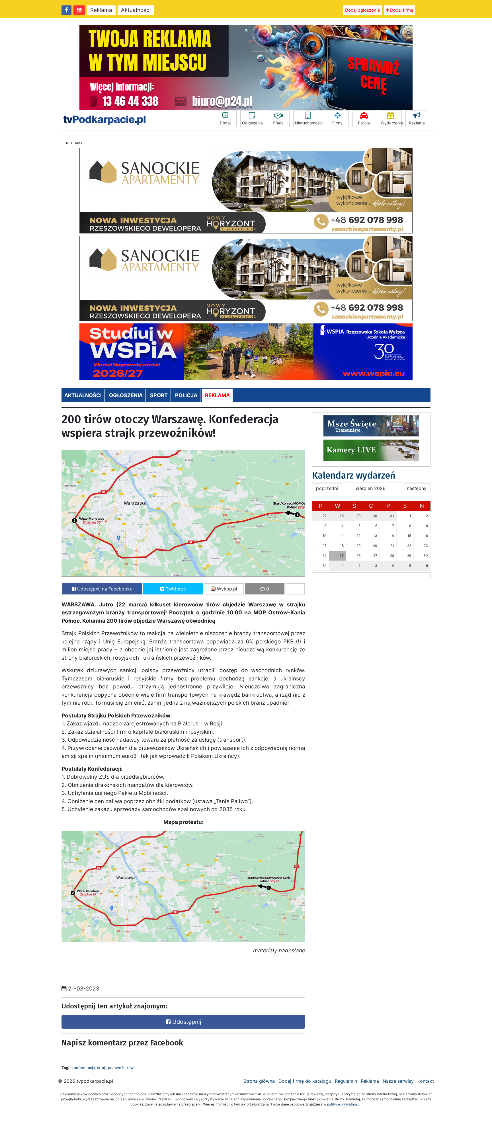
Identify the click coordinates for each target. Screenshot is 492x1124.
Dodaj (225, 122)
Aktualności (136, 10)
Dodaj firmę (401, 10)
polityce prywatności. (344, 1104)
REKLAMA (217, 395)
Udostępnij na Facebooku (104, 589)
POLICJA (186, 395)
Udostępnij (186, 1021)
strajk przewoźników (115, 1067)
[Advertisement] (121, 968)
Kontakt (425, 1081)
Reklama (101, 10)
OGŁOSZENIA (126, 395)
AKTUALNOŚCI (83, 395)
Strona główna (259, 1081)
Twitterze (175, 589)
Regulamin (346, 1081)
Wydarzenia (391, 122)
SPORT (159, 395)
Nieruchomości (308, 122)
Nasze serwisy (398, 1081)
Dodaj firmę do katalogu (304, 1081)
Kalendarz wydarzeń (353, 475)
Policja (364, 122)
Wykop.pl (226, 589)
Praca (278, 122)
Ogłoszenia (252, 122)
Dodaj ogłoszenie (362, 10)
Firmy (337, 122)
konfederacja (83, 1067)
